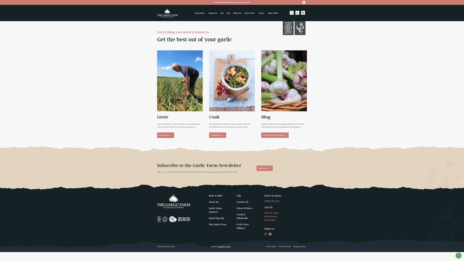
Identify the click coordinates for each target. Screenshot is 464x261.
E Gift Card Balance (243, 226)
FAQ (239, 195)
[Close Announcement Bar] (303, 2)
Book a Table (273, 13)
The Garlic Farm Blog (273, 135)
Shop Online (200, 13)
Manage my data (299, 246)
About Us (214, 202)
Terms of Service (285, 246)
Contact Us (243, 202)
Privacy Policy (271, 246)
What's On (237, 13)
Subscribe (263, 168)
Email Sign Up (216, 218)
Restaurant (213, 13)
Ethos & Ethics (244, 208)
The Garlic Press (217, 224)
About (261, 13)
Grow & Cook (249, 13)
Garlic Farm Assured (215, 210)
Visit (222, 13)
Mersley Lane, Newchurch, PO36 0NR (271, 217)
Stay (228, 13)
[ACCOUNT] (297, 13)
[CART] (303, 13)
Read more (164, 135)
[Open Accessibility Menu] (459, 256)
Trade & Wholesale (242, 216)
